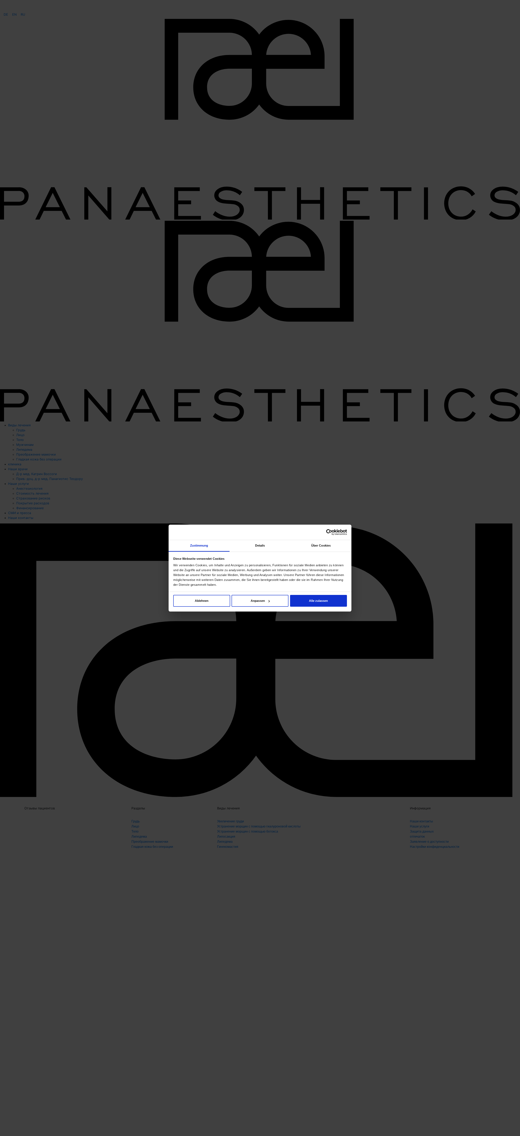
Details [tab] (260, 545)
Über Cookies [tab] (321, 545)
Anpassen (258, 600)
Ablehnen (201, 600)
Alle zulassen (318, 600)
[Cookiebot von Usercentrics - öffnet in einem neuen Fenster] (329, 532)
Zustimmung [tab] (199, 545)
